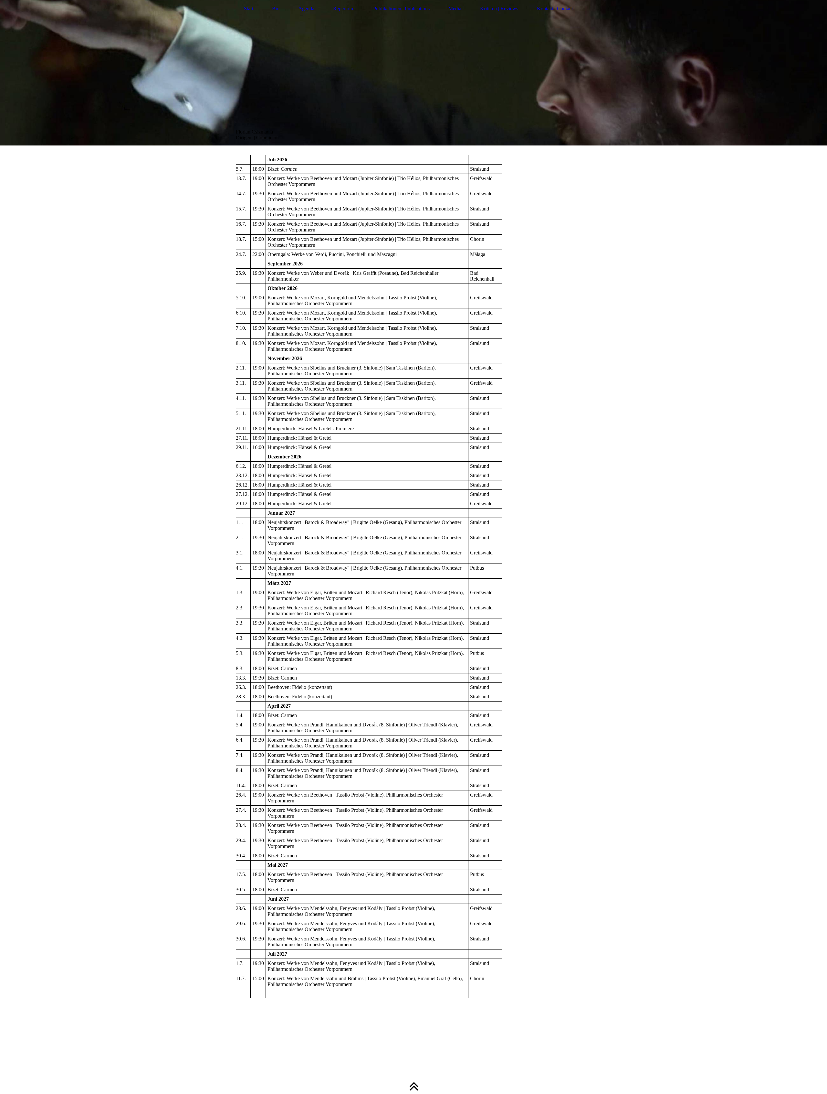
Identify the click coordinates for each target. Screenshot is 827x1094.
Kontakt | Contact (555, 8)
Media (454, 8)
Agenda (306, 8)
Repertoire (343, 8)
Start (248, 8)
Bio (275, 8)
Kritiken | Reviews (499, 8)
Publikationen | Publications (401, 8)
